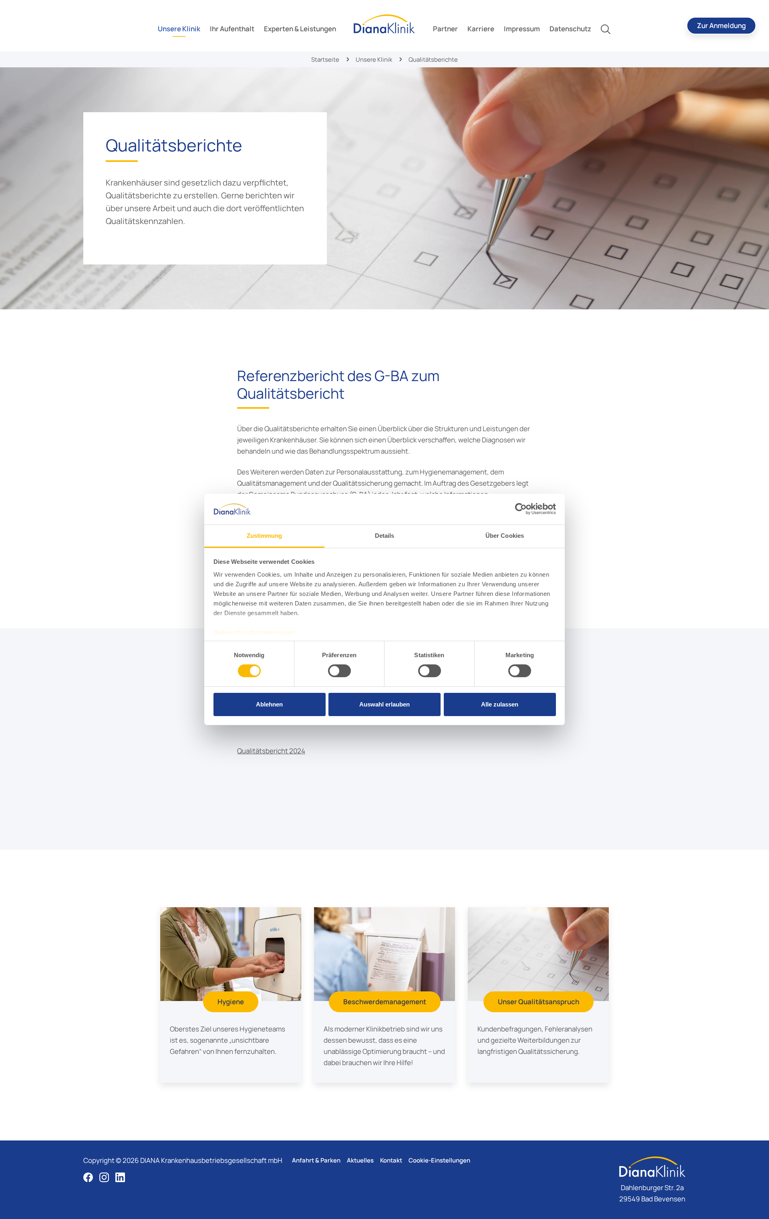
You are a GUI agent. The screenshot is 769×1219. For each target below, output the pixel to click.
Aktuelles (360, 1160)
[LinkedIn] (120, 1177)
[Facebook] (88, 1177)
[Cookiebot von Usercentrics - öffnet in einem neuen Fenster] (521, 509)
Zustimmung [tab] (264, 535)
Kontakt (391, 1160)
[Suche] (606, 29)
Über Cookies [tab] (504, 535)
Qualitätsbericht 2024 (271, 750)
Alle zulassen (499, 704)
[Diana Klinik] (384, 24)
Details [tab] (385, 535)
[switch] (339, 670)
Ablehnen (269, 704)
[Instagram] (104, 1177)
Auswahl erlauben (384, 704)
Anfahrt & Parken (316, 1160)
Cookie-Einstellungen (439, 1160)
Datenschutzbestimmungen (254, 632)
